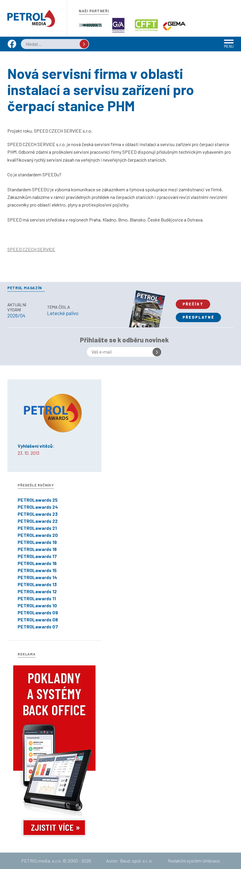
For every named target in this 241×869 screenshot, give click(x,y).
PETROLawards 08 (38, 619)
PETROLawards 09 (38, 612)
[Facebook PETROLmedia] (11, 46)
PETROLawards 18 (37, 549)
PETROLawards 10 (37, 605)
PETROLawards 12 (37, 591)
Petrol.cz (31, 18)
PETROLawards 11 (37, 598)
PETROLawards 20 (38, 535)
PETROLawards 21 (37, 528)
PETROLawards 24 (38, 507)
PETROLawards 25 (38, 500)
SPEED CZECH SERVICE (31, 249)
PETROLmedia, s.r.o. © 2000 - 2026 (56, 860)
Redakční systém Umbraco (194, 860)
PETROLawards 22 (38, 521)
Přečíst (193, 304)
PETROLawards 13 (37, 584)
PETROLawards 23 (38, 514)
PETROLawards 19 (37, 542)
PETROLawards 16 (37, 563)
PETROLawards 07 (38, 626)
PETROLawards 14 (37, 577)
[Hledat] (84, 44)
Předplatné (198, 317)
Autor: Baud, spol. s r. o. (129, 860)
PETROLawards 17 (37, 556)
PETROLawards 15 (37, 570)
